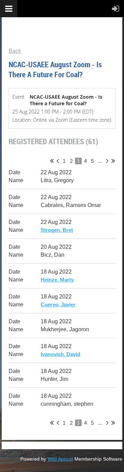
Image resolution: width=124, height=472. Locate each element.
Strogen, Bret (57, 230)
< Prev (57, 160)
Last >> (113, 160)
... (100, 161)
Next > (107, 160)
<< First (51, 160)
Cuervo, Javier (58, 304)
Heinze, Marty (57, 280)
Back (15, 51)
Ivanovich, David (60, 354)
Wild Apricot (60, 459)
